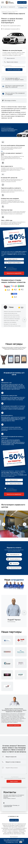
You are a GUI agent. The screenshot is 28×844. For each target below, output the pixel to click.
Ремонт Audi (11, 11)
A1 (17, 11)
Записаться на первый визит (14, 494)
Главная (3, 11)
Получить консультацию (14, 69)
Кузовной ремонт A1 (9, 12)
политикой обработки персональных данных (14, 66)
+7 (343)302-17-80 (22, 7)
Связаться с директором (14, 725)
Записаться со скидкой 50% (14, 273)
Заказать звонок (22, 2)
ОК (21, 842)
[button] (24, 320)
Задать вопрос (14, 781)
